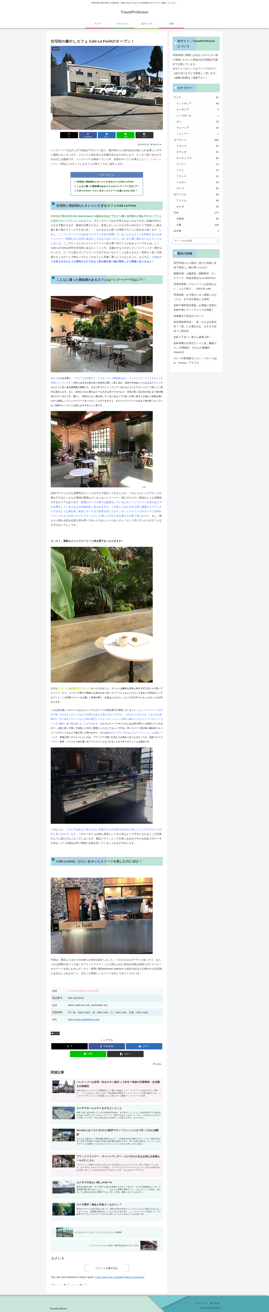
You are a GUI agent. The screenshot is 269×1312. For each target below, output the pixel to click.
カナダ (56, 1033)
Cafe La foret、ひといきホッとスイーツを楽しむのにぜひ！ (107, 190)
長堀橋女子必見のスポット (189, 316)
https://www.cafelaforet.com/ (83, 1019)
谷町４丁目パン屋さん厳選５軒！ (192, 337)
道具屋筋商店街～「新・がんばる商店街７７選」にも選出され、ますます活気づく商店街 (195, 326)
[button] (144, 135)
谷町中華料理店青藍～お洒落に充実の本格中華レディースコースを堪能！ (195, 307)
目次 (102, 174)
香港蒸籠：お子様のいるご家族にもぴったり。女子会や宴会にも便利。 (195, 297)
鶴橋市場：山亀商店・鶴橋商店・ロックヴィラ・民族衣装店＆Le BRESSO (195, 275)
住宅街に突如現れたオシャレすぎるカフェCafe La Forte (105, 181)
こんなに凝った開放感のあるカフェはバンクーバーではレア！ (108, 186)
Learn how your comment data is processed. (120, 1277)
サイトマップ (201, 1303)
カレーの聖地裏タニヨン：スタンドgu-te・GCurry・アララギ (196, 360)
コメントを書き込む (106, 1268)
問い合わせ (215, 1303)
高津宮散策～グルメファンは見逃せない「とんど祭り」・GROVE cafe (195, 286)
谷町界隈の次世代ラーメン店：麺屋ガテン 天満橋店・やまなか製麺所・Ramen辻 (195, 348)
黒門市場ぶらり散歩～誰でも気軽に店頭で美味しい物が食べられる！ (195, 265)
